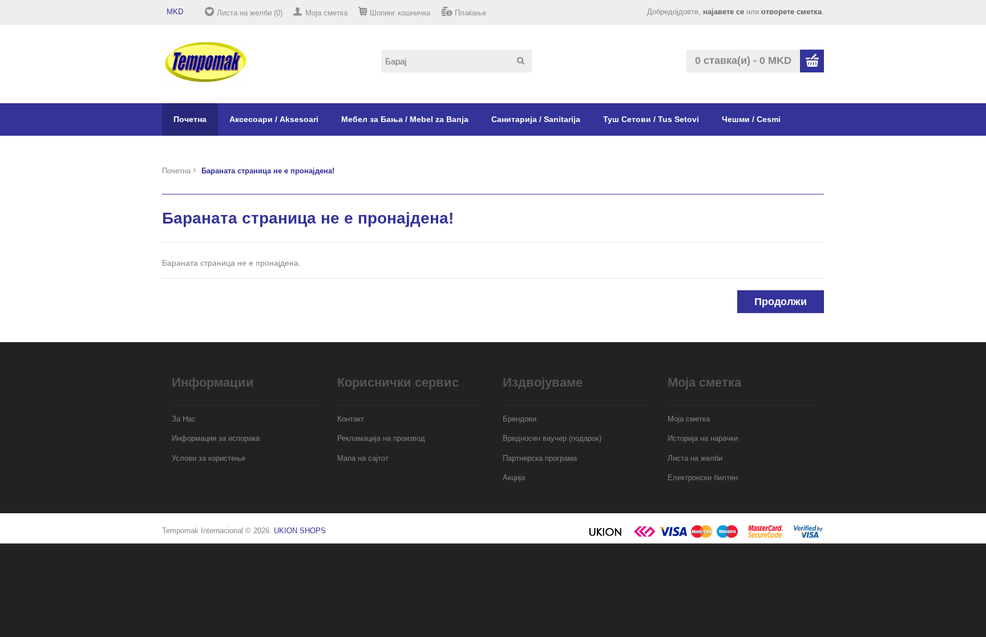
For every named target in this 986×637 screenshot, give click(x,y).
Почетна (190, 119)
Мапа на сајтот (363, 458)
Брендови (519, 419)
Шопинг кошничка (400, 13)
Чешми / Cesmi (751, 119)
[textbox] (456, 61)
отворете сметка (791, 11)
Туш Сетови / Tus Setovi (651, 119)
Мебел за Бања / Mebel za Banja (404, 119)
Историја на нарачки (703, 438)
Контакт (350, 419)
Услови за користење (208, 458)
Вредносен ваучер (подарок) (552, 438)
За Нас (184, 419)
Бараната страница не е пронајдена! (267, 171)
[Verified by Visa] (808, 535)
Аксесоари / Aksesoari (273, 119)
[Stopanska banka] (645, 535)
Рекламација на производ (381, 438)
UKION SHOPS (300, 530)
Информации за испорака (216, 438)
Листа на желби (695, 458)
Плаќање (470, 13)
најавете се (723, 11)
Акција (514, 477)
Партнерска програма (540, 458)
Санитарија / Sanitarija (535, 119)
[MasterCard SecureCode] (766, 535)
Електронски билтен (703, 477)
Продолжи (780, 301)
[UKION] (606, 535)
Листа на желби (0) (249, 13)
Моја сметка (326, 13)
